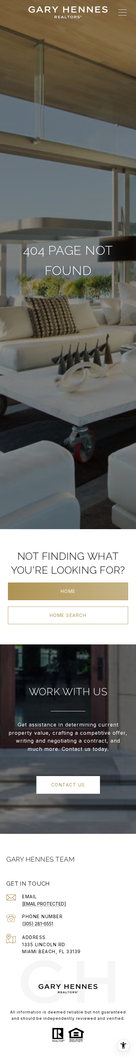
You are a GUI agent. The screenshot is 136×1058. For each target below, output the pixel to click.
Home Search (68, 615)
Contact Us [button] (68, 784)
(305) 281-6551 (37, 923)
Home (68, 591)
